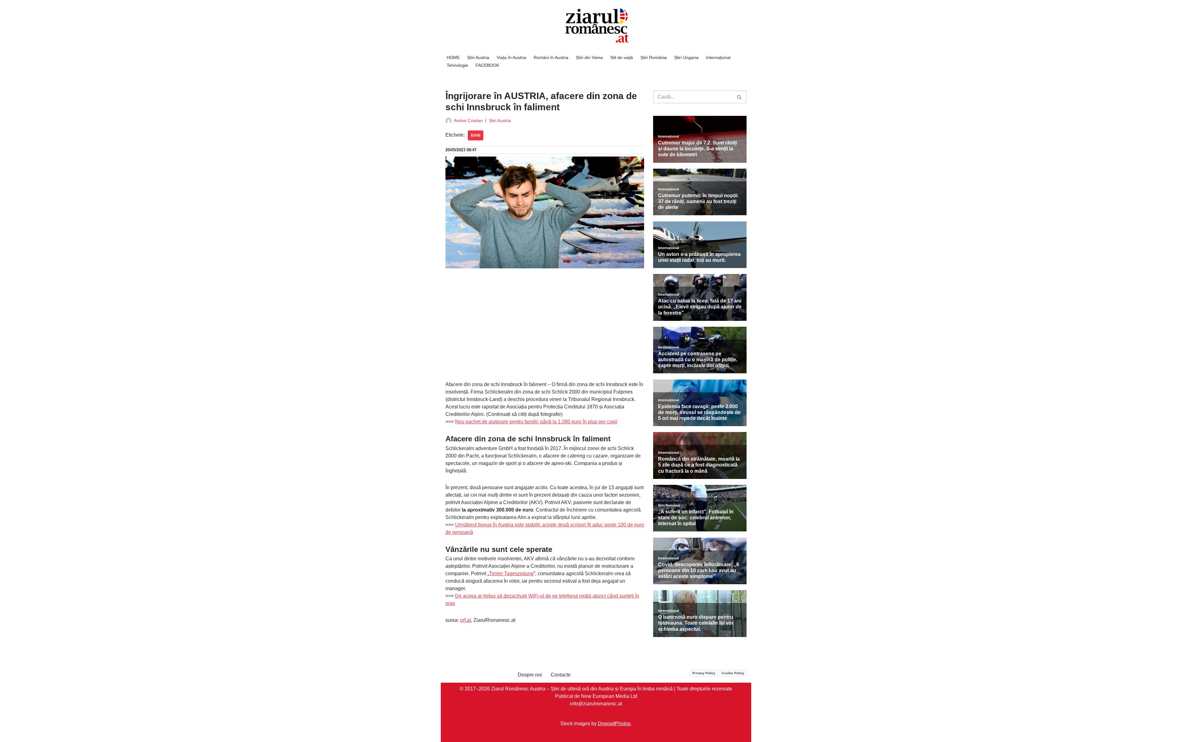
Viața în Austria (511, 57)
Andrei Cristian (468, 120)
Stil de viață (621, 57)
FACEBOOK (487, 65)
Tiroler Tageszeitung (511, 573)
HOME (453, 57)
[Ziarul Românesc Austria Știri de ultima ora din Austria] (596, 26)
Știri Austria (478, 57)
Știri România (653, 57)
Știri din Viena (589, 57)
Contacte (561, 674)
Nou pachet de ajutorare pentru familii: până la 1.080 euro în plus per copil (536, 421)
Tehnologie (457, 65)
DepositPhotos (614, 723)
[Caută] (740, 96)
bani (475, 135)
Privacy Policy (703, 673)
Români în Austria (551, 57)
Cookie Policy (732, 673)
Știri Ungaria (686, 57)
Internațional (718, 57)
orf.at (465, 620)
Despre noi (530, 674)
